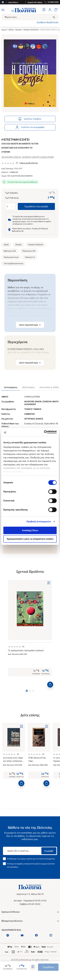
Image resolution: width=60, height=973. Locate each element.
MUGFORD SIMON (11, 157)
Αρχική (4, 29)
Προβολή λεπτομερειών (39, 521)
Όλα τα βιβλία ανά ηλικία (13, 263)
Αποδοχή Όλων (30, 530)
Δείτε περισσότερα (30, 325)
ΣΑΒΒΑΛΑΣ (13, 172)
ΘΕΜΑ (11, 29)
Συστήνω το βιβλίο (32, 118)
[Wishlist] (44, 10)
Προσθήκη (48, 967)
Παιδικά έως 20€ (29, 251)
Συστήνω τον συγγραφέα (32, 127)
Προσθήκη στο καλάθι (36, 206)
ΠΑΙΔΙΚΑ (18, 29)
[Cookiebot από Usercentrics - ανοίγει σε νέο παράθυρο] (44, 432)
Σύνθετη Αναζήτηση (48, 22)
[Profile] (50, 10)
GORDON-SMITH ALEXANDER (38, 157)
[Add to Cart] (50, 685)
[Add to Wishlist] (33, 967)
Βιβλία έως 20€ (10, 251)
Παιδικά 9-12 (30, 257)
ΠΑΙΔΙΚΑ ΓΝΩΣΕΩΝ (30, 29)
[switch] (52, 491)
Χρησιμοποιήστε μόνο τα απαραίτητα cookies (30, 539)
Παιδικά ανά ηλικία (11, 257)
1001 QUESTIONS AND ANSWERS (19, 176)
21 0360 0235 (53, 2)
